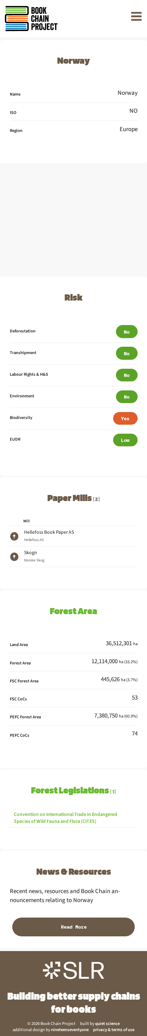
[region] (73, 220)
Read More (74, 927)
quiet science (107, 1023)
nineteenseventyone (70, 1030)
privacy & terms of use (113, 1030)
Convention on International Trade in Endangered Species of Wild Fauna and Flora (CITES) (65, 818)
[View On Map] (14, 536)
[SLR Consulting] (73, 970)
